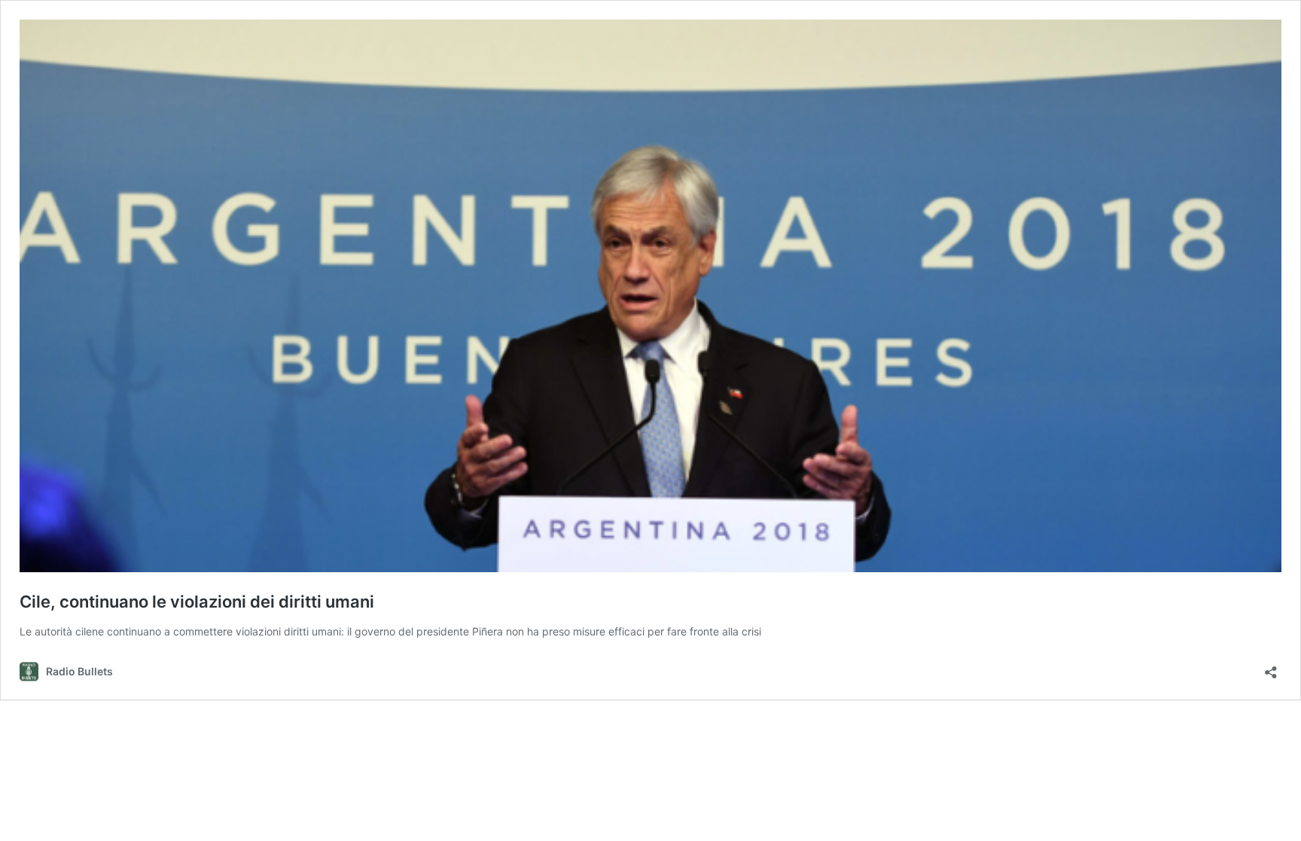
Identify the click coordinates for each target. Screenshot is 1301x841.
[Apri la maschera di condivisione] (1270, 667)
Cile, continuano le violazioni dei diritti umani (197, 601)
